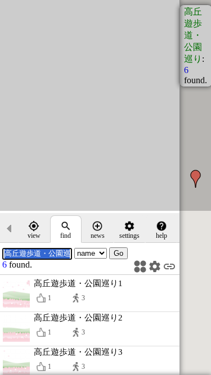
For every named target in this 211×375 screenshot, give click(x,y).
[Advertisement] (105, 105)
